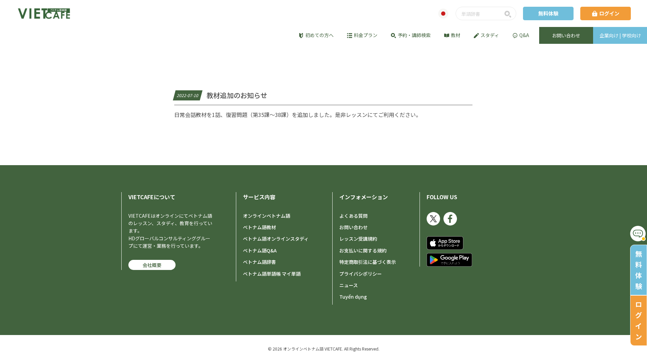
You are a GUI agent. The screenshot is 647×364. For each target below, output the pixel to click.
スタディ (490, 35)
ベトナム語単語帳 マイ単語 (272, 273)
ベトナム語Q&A (260, 250)
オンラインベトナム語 (266, 215)
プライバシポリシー (360, 273)
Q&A (524, 35)
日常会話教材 (190, 115)
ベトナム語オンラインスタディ (276, 238)
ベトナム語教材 (259, 227)
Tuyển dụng (353, 296)
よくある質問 (353, 215)
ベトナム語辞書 (259, 262)
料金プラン (365, 35)
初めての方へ (319, 35)
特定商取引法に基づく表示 (367, 262)
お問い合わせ (353, 227)
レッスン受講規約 (358, 238)
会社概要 (152, 265)
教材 (455, 35)
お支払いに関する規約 (363, 250)
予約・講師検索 (414, 35)
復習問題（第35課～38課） (259, 115)
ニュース (348, 285)
